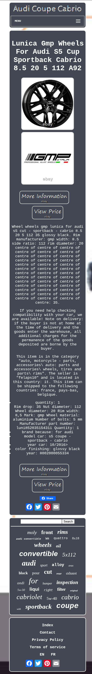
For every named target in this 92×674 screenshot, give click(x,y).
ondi (20, 583)
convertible (38, 554)
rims (62, 532)
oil (58, 545)
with (19, 609)
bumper (47, 583)
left (47, 538)
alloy (58, 564)
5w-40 (52, 598)
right (48, 590)
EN (42, 654)
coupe (67, 606)
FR (53, 654)
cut (48, 571)
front (47, 532)
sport (43, 565)
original (74, 590)
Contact (47, 632)
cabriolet (29, 597)
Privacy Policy (47, 640)
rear (59, 573)
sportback (38, 606)
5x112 (69, 555)
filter (61, 589)
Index (47, 625)
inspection (67, 582)
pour (36, 573)
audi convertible (28, 539)
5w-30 (21, 590)
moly (32, 532)
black (23, 573)
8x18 (75, 538)
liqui (34, 589)
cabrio (70, 597)
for (33, 580)
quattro (61, 538)
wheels (43, 544)
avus (71, 565)
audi (29, 563)
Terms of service (47, 647)
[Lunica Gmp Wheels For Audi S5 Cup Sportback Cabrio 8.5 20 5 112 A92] (47, 104)
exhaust (71, 573)
